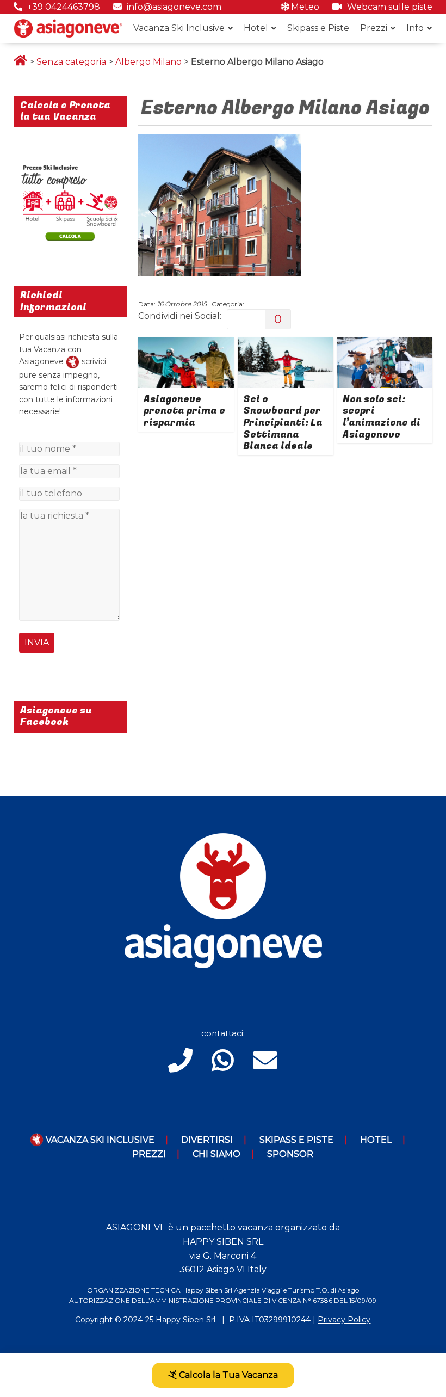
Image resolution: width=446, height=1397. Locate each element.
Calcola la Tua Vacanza (227, 1375)
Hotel (256, 28)
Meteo (304, 7)
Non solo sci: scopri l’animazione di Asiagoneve (381, 417)
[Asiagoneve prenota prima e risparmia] (186, 344)
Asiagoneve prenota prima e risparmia (184, 411)
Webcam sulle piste (388, 7)
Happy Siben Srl (185, 1320)
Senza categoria (71, 62)
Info (415, 28)
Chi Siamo (216, 1154)
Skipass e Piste (318, 28)
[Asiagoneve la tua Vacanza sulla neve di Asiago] (72, 361)
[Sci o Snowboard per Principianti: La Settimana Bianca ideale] (285, 344)
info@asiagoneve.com (173, 7)
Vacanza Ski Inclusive (179, 28)
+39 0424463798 (62, 7)
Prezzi (373, 28)
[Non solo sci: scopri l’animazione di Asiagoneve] (385, 344)
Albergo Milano (148, 62)
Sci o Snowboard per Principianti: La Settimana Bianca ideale (283, 422)
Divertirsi (207, 1140)
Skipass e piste (296, 1140)
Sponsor (290, 1154)
